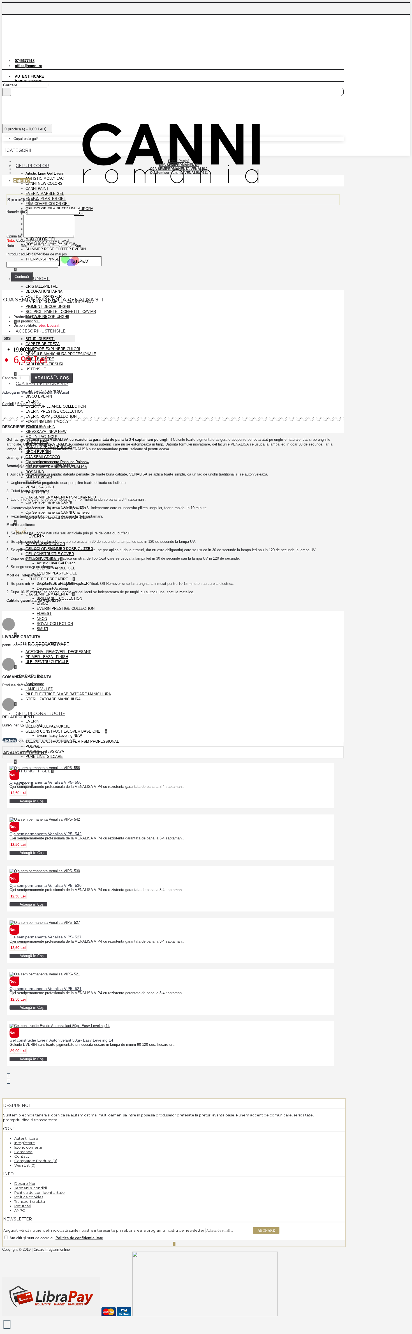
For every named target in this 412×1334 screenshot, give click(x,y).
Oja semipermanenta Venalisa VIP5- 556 (46, 782)
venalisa (61, 740)
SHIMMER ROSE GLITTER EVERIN (56, 249)
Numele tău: (16, 212)
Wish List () (24, 1165)
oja (20, 740)
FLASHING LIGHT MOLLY (47, 421)
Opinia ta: (14, 236)
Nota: (10, 246)
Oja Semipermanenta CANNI (49, 502)
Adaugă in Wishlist (18, 392)
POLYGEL (34, 746)
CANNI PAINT (37, 188)
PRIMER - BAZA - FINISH (47, 657)
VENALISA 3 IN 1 (40, 487)
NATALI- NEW (37, 442)
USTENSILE (36, 369)
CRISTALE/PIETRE (42, 286)
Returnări (22, 1206)
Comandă (23, 1152)
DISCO (42, 603)
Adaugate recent (25, 752)
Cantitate (9, 378)
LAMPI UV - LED (39, 689)
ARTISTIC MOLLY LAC (45, 178)
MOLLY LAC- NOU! (41, 437)
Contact (21, 1156)
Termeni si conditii (30, 1188)
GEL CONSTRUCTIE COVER (50, 554)
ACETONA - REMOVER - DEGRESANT (58, 652)
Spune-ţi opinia (29, 404)
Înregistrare (24, 1143)
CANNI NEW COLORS (44, 183)
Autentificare (26, 1138)
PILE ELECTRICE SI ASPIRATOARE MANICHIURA (68, 694)
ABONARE (266, 1230)
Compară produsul (52, 392)
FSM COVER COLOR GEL (48, 204)
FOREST (44, 613)
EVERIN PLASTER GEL (46, 199)
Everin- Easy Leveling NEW (59, 735)
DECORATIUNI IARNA (44, 291)
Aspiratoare (35, 684)
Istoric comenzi (28, 1147)
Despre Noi (24, 1183)
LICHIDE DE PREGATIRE (47, 579)
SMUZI (42, 629)
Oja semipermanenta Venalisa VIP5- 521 (46, 988)
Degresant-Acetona (52, 588)
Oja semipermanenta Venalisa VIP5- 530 (46, 885)
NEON (42, 619)
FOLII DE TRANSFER (44, 296)
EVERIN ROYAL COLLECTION (51, 416)
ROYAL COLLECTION (55, 624)
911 (73, 740)
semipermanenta (39, 740)
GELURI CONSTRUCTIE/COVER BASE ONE (63, 731)
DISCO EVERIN (39, 396)
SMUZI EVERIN (39, 477)
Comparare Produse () (35, 1160)
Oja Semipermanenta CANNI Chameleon (58, 512)
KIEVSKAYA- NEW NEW (46, 432)
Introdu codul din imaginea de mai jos (36, 254)
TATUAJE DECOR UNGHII (47, 317)
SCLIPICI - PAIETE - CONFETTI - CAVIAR (61, 312)
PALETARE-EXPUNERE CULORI (53, 349)
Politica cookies (28, 1197)
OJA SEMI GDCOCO (43, 457)
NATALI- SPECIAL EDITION (49, 447)
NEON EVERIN (38, 452)
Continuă (22, 276)
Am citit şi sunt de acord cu (56, 1238)
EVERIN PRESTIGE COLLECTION (54, 411)
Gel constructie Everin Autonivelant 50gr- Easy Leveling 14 (61, 1040)
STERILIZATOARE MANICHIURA (53, 699)
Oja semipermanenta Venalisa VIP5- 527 (46, 937)
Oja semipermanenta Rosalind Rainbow (57, 462)
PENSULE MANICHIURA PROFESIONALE (61, 354)
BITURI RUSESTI (40, 339)
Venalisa (40, 317)
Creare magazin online (52, 1249)
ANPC (19, 1210)
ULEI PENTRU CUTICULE (47, 662)
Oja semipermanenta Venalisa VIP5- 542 (46, 834)
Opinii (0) (22, 180)
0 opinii (8, 404)
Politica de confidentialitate (39, 1192)
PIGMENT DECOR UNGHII (48, 306)
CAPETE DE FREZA (43, 344)
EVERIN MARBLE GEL (45, 193)
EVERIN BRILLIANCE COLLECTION (56, 406)
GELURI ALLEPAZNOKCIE (48, 726)
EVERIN (32, 401)
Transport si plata (29, 1201)
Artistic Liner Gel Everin (45, 173)
